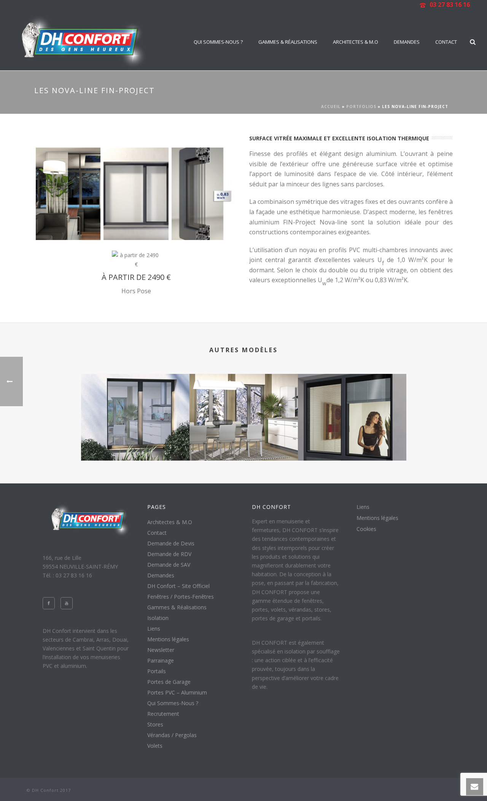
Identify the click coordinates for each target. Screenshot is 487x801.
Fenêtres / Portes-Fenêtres (180, 596)
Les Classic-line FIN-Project (244, 440)
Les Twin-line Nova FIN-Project (352, 440)
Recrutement (163, 713)
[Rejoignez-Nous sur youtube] (66, 603)
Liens (153, 628)
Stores (155, 724)
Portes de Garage (169, 682)
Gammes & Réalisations (287, 41)
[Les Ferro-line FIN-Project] (135, 404)
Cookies (366, 529)
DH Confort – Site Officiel (178, 586)
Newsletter (160, 650)
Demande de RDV (169, 554)
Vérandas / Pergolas (172, 735)
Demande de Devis (170, 543)
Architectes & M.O (355, 41)
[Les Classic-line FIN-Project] (243, 404)
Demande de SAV (168, 564)
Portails (156, 671)
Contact (446, 41)
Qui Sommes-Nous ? (218, 41)
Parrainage (160, 660)
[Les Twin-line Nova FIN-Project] (352, 404)
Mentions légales (168, 639)
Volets (154, 745)
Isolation (158, 618)
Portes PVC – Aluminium (177, 692)
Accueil (331, 106)
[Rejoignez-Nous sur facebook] (49, 603)
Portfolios (361, 106)
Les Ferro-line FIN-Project (135, 440)
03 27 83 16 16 (450, 4)
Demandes (407, 41)
